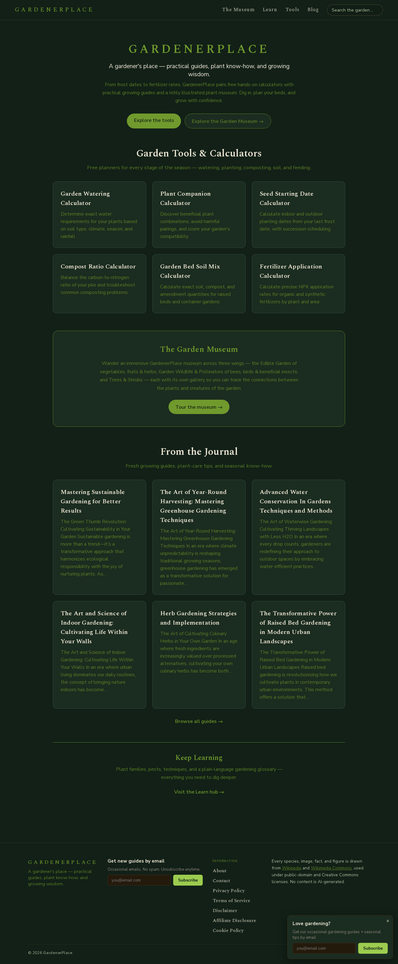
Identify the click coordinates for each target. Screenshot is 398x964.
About (219, 870)
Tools (292, 9)
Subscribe (188, 880)
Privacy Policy (229, 890)
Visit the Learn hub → (199, 792)
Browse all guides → (199, 721)
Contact (221, 880)
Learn (270, 9)
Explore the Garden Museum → (228, 121)
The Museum (238, 9)
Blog (313, 9)
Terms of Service (231, 900)
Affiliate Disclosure (234, 920)
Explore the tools (154, 120)
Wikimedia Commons (331, 868)
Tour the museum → (199, 407)
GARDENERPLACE (54, 10)
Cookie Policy (228, 930)
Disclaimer (225, 910)
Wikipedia (291, 868)
